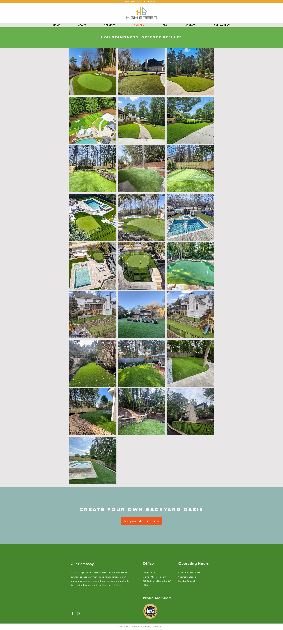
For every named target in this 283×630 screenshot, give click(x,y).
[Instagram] (78, 613)
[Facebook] (72, 613)
